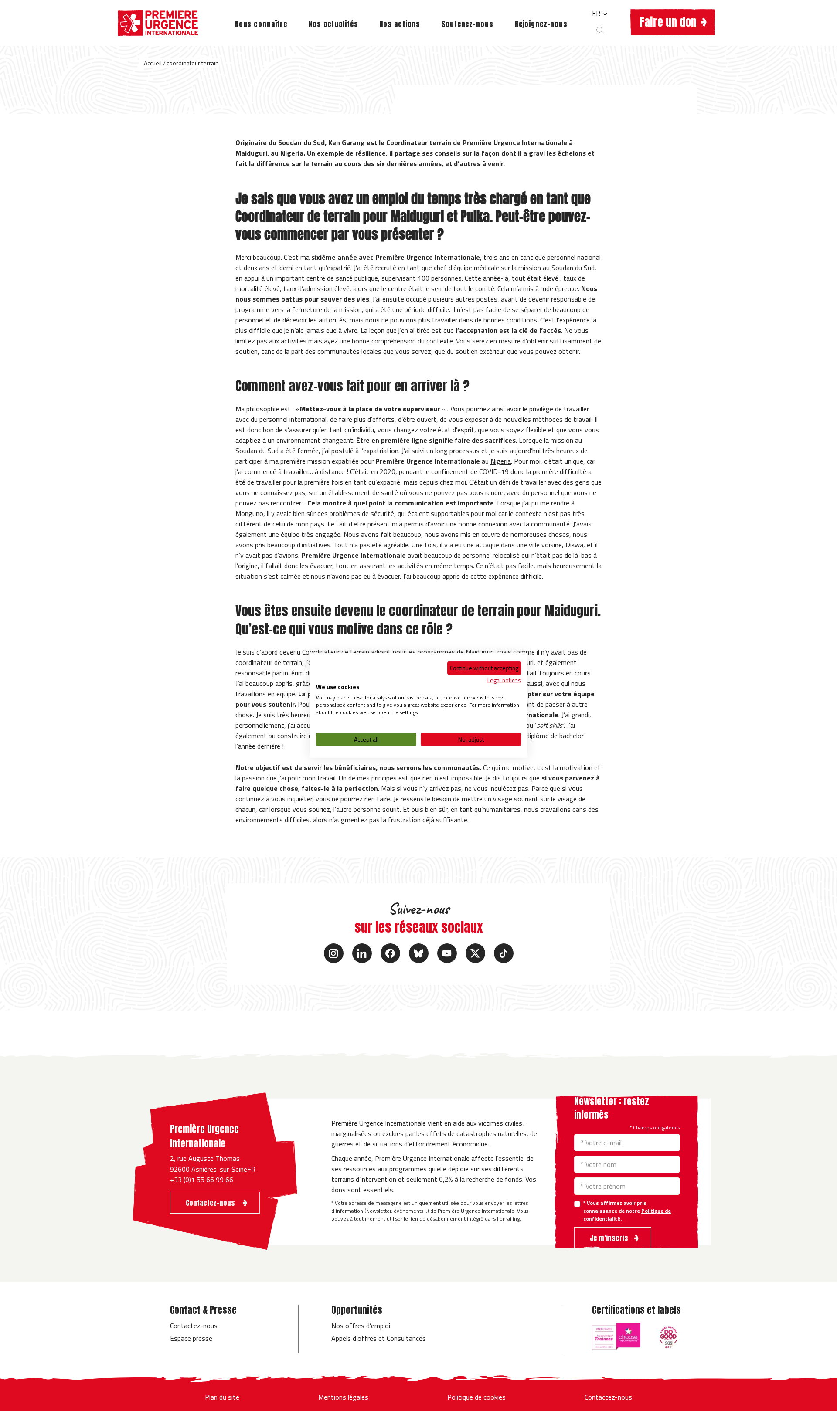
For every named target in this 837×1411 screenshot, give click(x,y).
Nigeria (291, 153)
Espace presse (191, 1338)
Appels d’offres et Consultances (378, 1338)
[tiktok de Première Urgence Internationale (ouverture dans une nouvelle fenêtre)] (504, 953)
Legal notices (504, 679)
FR (597, 13)
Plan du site (222, 1397)
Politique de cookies (476, 1397)
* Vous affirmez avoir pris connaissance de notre (627, 1211)
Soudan (290, 142)
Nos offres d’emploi (360, 1325)
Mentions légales (343, 1397)
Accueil (153, 63)
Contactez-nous (194, 1325)
